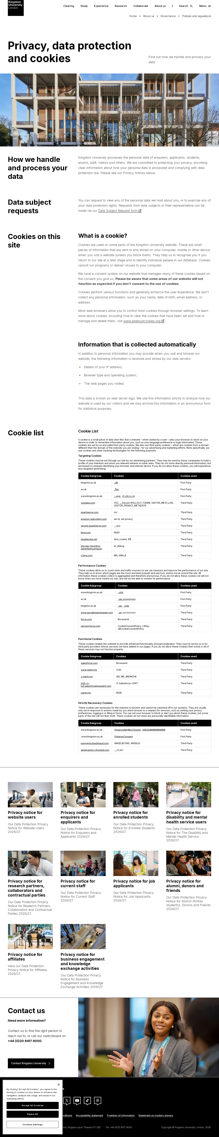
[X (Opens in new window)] (66, 1100)
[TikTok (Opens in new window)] (87, 1100)
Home (133, 16)
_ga (120, 605)
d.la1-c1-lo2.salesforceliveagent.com (96, 684)
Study (84, 6)
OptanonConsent (123, 736)
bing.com (86, 532)
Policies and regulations (196, 16)
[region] (33, 1107)
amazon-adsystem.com (94, 519)
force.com (86, 619)
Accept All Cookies (33, 1105)
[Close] (58, 1084)
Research (121, 6)
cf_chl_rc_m (128, 496)
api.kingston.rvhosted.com (95, 750)
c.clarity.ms (87, 676)
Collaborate (140, 6)
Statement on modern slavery (156, 1115)
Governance (168, 16)
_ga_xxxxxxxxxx (127, 599)
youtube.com (88, 502)
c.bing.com (87, 555)
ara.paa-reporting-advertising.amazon (91, 547)
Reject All (32, 1114)
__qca (117, 496)
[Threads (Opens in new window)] (97, 1100)
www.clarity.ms (89, 669)
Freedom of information (121, 1115)
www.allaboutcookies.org (141, 321)
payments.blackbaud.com (95, 743)
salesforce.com (89, 663)
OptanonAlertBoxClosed (127, 729)
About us (160, 6)
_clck (120, 592)
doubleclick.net (89, 539)
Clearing (68, 6)
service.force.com (90, 626)
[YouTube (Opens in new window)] (77, 1100)
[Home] (16, 8)
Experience (101, 6)
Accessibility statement (89, 1115)
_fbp (116, 489)
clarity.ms (86, 692)
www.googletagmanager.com (97, 612)
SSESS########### (153, 729)
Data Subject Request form (118, 211)
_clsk (126, 605)
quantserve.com (89, 512)
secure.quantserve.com (93, 525)
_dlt (116, 482)
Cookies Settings (33, 1124)
